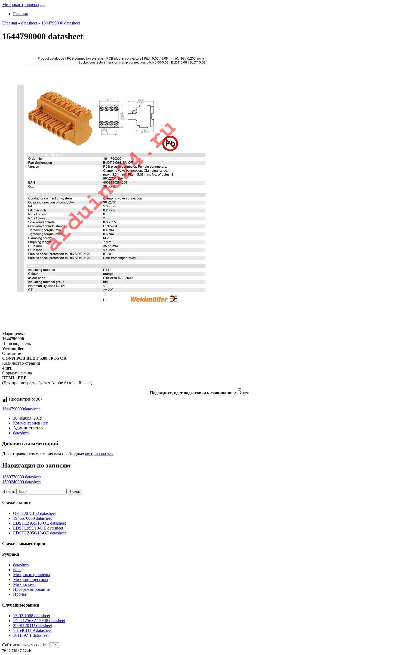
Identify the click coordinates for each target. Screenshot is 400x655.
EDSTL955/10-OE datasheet (38, 528)
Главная (20, 13)
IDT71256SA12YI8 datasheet (39, 620)
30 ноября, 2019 (27, 418)
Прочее (20, 594)
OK (54, 645)
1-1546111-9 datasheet (32, 630)
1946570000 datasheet (32, 518)
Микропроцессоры (30, 579)
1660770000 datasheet (21, 477)
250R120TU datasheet (32, 625)
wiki (17, 569)
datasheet (32, 409)
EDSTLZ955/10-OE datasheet (39, 523)
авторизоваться (99, 453)
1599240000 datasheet (21, 481)
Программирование (31, 589)
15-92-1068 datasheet (31, 615)
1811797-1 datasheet (30, 635)
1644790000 (13, 409)
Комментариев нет (30, 423)
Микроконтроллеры (20, 4)
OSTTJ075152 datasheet (34, 513)
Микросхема (24, 584)
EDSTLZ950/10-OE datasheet (39, 533)
